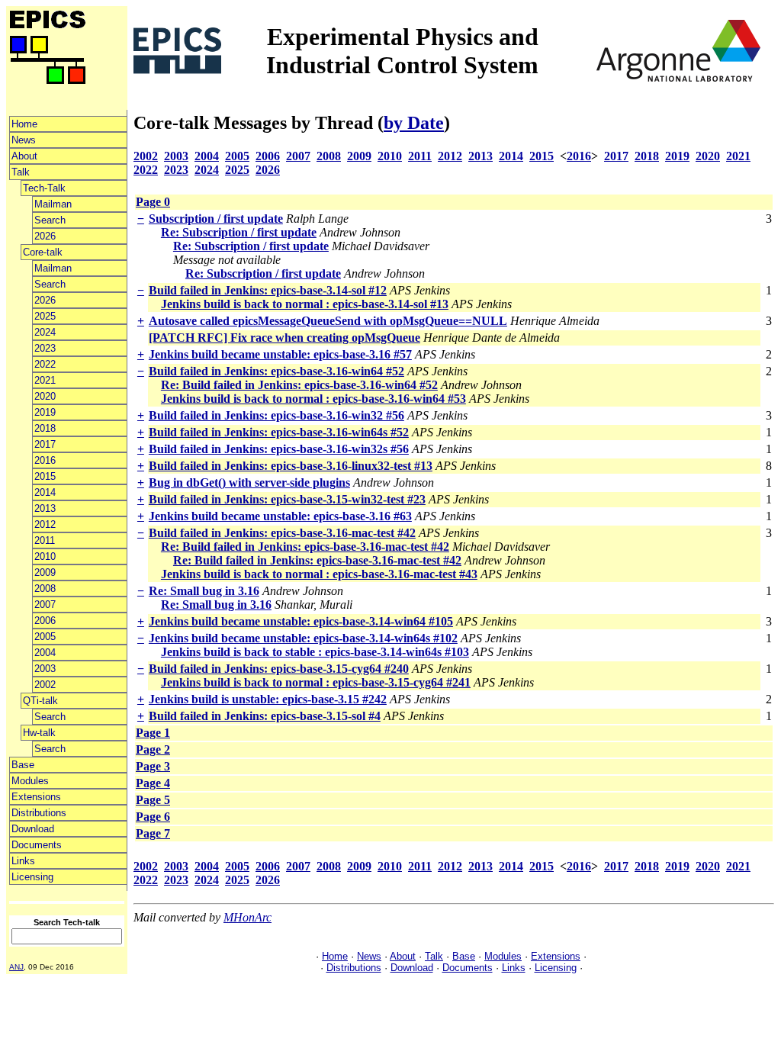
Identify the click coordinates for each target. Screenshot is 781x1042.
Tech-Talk (44, 188)
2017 (45, 444)
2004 (45, 652)
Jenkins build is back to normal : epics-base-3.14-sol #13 (304, 303)
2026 (45, 236)
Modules (30, 780)
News (23, 140)
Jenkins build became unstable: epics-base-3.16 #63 (280, 516)
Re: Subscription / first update (239, 232)
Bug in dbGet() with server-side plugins (249, 482)
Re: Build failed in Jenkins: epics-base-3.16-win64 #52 (299, 384)
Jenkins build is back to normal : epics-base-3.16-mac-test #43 (319, 574)
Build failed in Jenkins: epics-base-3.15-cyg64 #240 (279, 668)
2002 (45, 684)
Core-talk (43, 252)
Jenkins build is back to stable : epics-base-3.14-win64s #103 (315, 651)
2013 (45, 508)
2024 (45, 332)
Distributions (38, 812)
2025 (45, 316)
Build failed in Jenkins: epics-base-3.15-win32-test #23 (287, 499)
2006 (45, 620)
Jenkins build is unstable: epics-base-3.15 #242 (268, 699)
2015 (45, 476)
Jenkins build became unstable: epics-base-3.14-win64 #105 (301, 621)
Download (32, 829)
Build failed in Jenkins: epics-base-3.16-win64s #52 (279, 432)
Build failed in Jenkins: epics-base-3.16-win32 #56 (276, 415)
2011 (44, 540)
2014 (45, 492)
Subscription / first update (216, 218)
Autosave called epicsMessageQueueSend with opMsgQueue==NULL (328, 320)
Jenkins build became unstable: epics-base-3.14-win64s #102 (303, 638)
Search (50, 220)
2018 (45, 428)
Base (22, 764)
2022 (45, 364)
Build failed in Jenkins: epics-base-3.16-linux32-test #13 (290, 465)
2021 (45, 380)
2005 (45, 636)
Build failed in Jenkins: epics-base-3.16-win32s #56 (279, 448)
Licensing (32, 877)
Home (24, 124)
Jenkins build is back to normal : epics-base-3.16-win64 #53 (313, 398)
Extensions (36, 796)
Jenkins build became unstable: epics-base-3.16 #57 (280, 354)
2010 (45, 556)
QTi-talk (40, 700)
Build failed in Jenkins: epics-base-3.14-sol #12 (268, 290)
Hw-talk (39, 732)
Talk (20, 172)
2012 (45, 524)
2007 (45, 604)
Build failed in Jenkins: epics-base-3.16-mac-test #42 (282, 532)
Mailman (53, 204)
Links (23, 861)
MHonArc (247, 917)
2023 (45, 348)
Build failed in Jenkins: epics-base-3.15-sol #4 (265, 715)
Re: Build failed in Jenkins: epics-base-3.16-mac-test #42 (305, 546)
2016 (45, 460)
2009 (45, 572)
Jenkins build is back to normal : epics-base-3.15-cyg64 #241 (316, 682)
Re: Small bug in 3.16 (204, 590)
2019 (45, 412)
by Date (414, 123)
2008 (45, 588)
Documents (36, 845)
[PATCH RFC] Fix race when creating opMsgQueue (284, 337)
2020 (45, 396)
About (24, 156)
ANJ (16, 967)
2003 (45, 668)
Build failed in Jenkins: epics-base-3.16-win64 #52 (276, 371)
